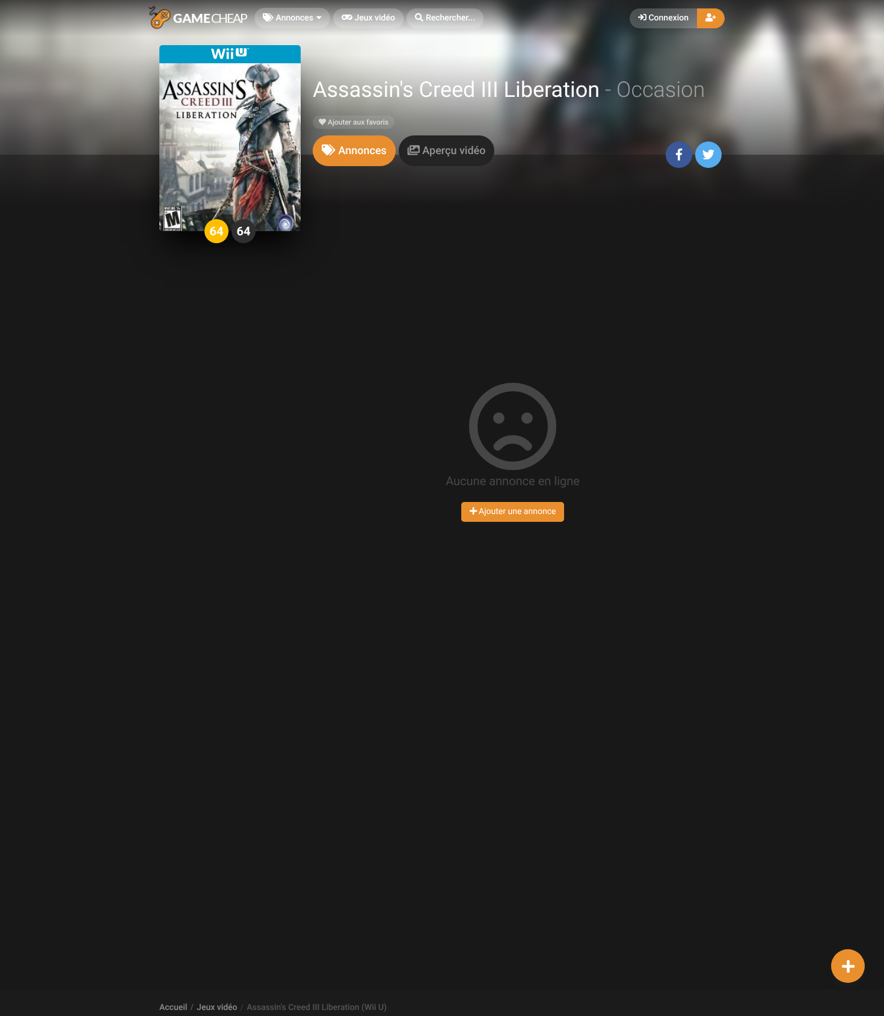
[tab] (354, 150)
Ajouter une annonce (516, 511)
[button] (445, 18)
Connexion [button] (667, 18)
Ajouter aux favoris (357, 122)
